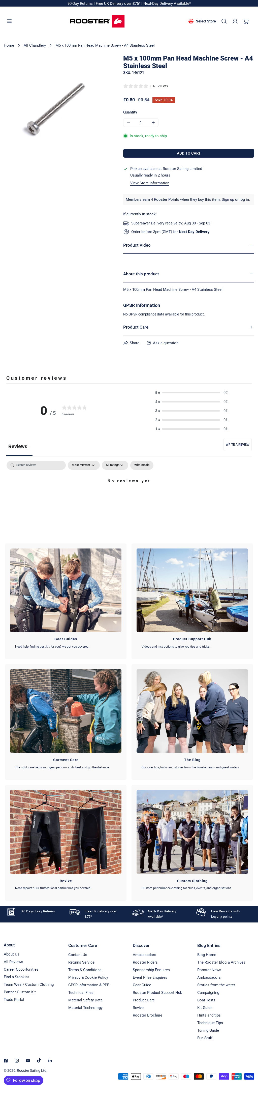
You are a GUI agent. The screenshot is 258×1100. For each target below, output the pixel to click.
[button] (246, 21)
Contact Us (77, 954)
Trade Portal (14, 999)
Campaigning (208, 992)
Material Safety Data (85, 1000)
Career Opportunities (21, 969)
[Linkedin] (50, 1060)
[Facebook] (5, 1060)
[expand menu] (9, 21)
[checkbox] (141, 465)
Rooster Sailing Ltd (31, 1070)
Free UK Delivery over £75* (118, 3)
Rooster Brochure (147, 1015)
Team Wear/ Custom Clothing (29, 984)
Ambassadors (144, 954)
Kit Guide (204, 1007)
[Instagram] (16, 1060)
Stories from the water (216, 985)
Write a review (237, 444)
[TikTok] (39, 1060)
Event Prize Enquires (150, 977)
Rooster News (209, 970)
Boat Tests (206, 1000)
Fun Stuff (204, 1038)
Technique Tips (210, 1023)
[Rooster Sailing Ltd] (97, 21)
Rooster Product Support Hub (157, 992)
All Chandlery (35, 45)
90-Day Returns (81, 3)
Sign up (228, 199)
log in (244, 199)
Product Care (144, 1000)
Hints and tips (209, 1015)
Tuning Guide (208, 1030)
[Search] (224, 21)
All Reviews (13, 962)
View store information (149, 183)
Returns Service (81, 962)
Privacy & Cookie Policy (88, 977)
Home (9, 45)
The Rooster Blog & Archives (221, 962)
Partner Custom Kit (20, 992)
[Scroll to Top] (249, 1073)
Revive (138, 1007)
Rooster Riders (145, 962)
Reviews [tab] (19, 446)
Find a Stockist (16, 977)
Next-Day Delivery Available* (167, 3)
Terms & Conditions (85, 970)
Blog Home (206, 954)
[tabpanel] (129, 498)
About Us (11, 954)
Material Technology (85, 1007)
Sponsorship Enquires (151, 970)
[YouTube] (28, 1060)
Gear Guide (142, 985)
